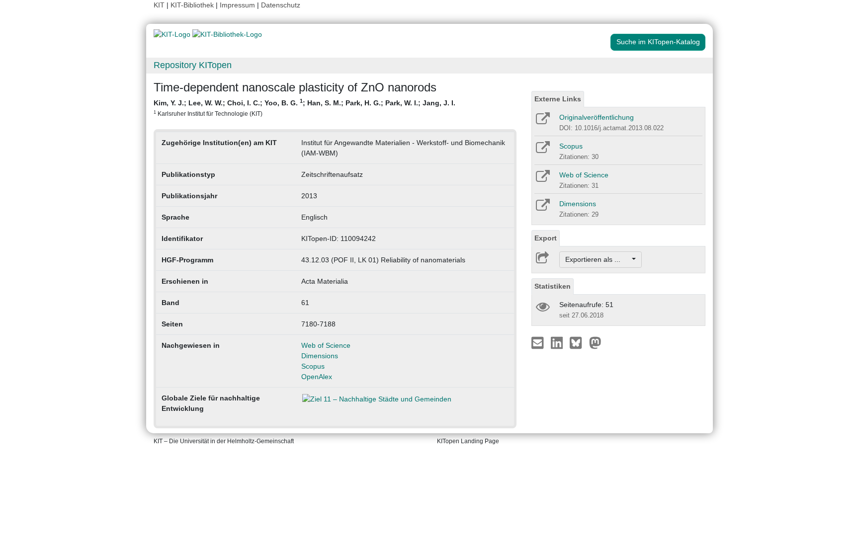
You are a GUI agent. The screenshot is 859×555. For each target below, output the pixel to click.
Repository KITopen (193, 65)
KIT (159, 5)
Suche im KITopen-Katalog (658, 42)
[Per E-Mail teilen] (538, 342)
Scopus (313, 366)
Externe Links (557, 99)
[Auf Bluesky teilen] (578, 342)
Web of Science (325, 345)
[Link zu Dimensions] (542, 208)
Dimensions (319, 356)
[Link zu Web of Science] (542, 179)
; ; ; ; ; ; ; (304, 107)
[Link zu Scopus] (542, 151)
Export (545, 238)
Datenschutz (280, 5)
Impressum (237, 5)
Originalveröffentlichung (596, 117)
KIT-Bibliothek (193, 5)
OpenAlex (316, 377)
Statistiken (552, 286)
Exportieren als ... (597, 259)
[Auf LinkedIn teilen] (558, 342)
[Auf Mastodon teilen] (595, 342)
